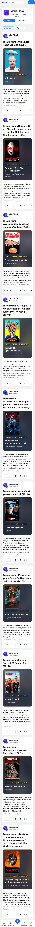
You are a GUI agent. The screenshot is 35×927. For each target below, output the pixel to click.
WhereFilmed (13, 35)
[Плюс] (5, 111)
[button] (4, 2)
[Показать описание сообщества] (17, 24)
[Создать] (17, 921)
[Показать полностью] (17, 105)
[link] (16, 110)
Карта (19, 28)
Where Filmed (12, 37)
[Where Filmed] (7, 37)
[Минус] (10, 111)
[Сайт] (23, 27)
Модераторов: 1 (16, 16)
